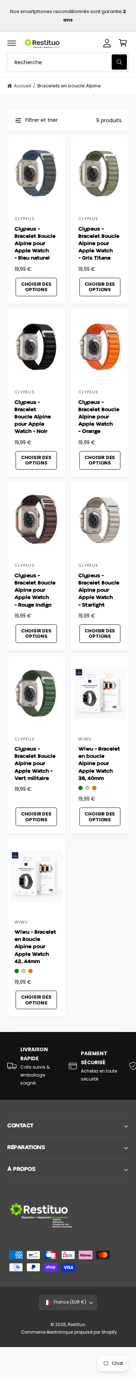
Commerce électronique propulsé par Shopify (69, 1332)
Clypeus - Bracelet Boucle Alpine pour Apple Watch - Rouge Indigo (35, 590)
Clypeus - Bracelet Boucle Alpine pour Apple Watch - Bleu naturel (35, 243)
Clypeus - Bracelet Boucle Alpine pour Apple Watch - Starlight (98, 590)
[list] (68, 1066)
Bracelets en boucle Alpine (69, 85)
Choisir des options (36, 287)
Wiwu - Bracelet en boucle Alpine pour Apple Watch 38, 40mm (99, 763)
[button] (12, 43)
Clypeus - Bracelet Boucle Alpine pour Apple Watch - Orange (98, 417)
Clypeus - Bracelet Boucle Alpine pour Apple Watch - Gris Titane (98, 243)
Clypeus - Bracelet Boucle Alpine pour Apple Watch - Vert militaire (35, 763)
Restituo (76, 1325)
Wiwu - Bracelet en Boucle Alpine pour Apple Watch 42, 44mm (35, 946)
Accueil (22, 85)
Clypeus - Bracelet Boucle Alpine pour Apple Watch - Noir (33, 417)
